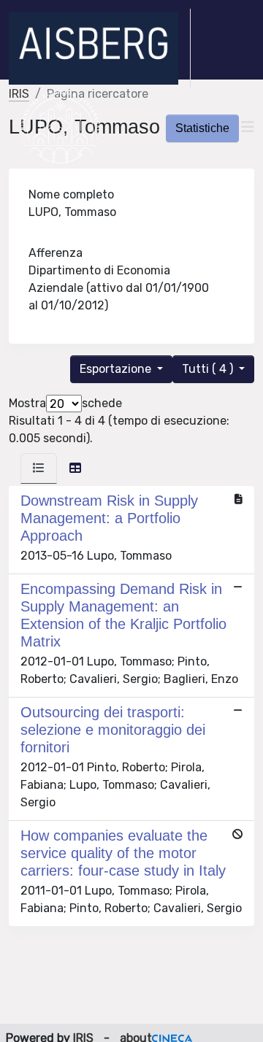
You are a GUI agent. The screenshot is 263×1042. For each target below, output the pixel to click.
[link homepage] (100, 48)
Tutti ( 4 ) (209, 369)
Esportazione (117, 369)
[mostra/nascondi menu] (247, 127)
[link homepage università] (60, 127)
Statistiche (202, 128)
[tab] (38, 468)
